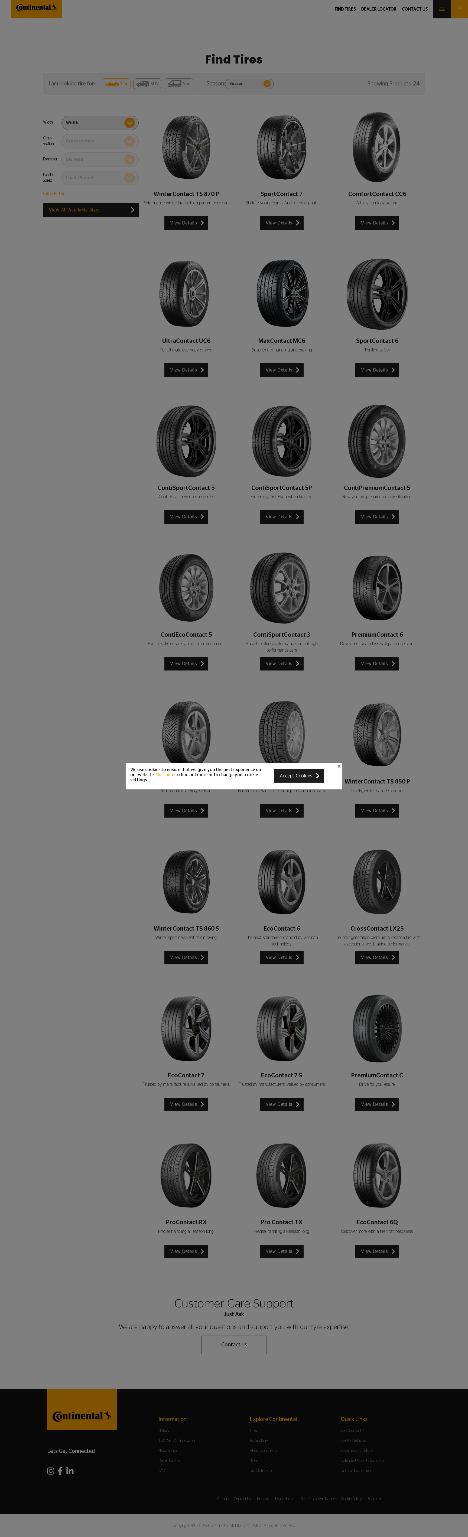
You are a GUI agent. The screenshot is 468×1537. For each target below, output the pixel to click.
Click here (164, 774)
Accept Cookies (296, 776)
